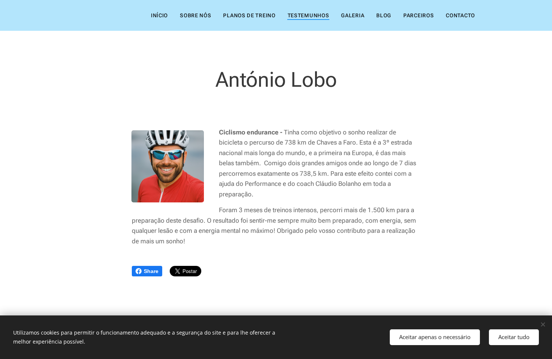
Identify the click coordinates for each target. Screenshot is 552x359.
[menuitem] (161, 15)
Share (151, 271)
